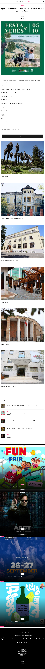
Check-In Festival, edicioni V (14, 577)
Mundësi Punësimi (22, 664)
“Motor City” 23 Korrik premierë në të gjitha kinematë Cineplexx (19, 428)
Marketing (22, 661)
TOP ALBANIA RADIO (22, 663)
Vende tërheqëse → (22, 392)
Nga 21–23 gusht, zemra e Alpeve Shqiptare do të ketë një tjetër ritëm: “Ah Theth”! (22, 405)
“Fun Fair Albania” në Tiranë (14, 487)
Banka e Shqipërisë (5, 344)
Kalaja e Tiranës (4, 302)
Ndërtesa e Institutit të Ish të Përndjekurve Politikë (12, 218)
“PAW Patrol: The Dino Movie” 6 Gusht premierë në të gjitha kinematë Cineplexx (22, 420)
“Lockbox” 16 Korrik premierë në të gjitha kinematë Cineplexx (18, 436)
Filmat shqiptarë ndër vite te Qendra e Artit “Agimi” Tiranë (17, 413)
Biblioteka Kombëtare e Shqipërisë (8, 386)
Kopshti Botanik (4, 176)
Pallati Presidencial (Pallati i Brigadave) (9, 260)
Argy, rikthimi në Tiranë (14, 532)
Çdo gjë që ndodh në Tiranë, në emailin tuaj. (10, 129)
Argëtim (22, 5)
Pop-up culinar (14, 621)
